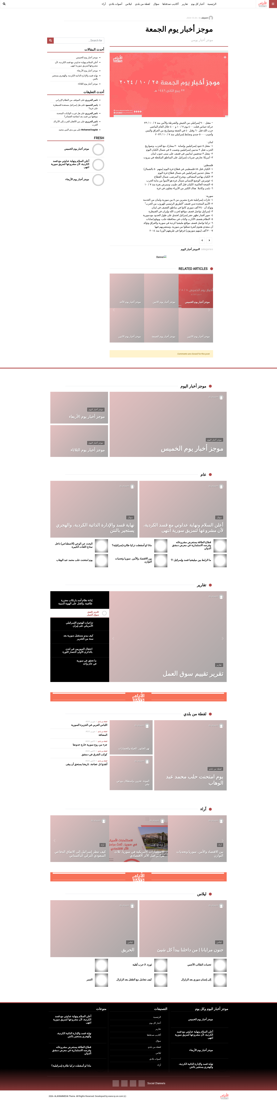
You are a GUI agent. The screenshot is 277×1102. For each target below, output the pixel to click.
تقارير (185, 3)
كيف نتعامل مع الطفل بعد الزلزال (134, 979)
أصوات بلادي (115, 3)
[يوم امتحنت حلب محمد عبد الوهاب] (101, 560)
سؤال (156, 3)
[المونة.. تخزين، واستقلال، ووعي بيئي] (131, 773)
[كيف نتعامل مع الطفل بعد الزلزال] (161, 980)
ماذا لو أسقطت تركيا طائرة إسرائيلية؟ (132, 545)
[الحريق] (94, 928)
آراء (104, 3)
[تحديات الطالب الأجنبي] (220, 965)
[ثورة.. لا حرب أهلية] (161, 965)
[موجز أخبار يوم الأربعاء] (161, 291)
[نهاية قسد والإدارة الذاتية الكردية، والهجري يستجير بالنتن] (94, 509)
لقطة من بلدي (142, 3)
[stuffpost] (138, 696)
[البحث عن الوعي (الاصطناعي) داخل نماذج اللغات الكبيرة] (101, 546)
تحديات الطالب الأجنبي (199, 964)
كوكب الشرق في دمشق (94, 754)
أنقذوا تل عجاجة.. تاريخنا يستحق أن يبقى (86, 764)
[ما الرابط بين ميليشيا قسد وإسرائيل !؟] (220, 560)
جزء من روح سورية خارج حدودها (90, 744)
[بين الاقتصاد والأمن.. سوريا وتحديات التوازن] (161, 560)
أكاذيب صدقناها (170, 3)
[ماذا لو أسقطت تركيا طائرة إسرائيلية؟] (161, 546)
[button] (209, 308)
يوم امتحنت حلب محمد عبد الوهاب (74, 560)
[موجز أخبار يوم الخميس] (127, 325)
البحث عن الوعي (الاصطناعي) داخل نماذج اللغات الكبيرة (73, 545)
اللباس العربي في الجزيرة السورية (89, 724)
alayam (204, 18)
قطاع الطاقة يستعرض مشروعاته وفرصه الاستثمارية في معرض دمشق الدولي (191, 545)
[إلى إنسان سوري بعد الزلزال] (220, 980)
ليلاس (128, 3)
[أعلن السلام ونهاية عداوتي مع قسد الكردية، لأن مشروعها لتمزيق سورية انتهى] (98, 165)
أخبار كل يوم (197, 3)
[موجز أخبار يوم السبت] (127, 291)
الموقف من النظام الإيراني (68, 100)
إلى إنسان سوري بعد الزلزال (196, 979)
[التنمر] (101, 980)
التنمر (89, 979)
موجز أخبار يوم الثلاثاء (88, 83)
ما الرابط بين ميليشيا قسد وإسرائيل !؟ (191, 560)
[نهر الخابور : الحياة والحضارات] (131, 737)
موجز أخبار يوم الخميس (87, 57)
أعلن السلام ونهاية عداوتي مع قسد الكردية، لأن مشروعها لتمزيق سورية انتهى (70, 164)
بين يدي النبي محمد (67, 129)
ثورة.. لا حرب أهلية (142, 964)
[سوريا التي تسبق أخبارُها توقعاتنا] (138, 838)
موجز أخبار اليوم (189, 249)
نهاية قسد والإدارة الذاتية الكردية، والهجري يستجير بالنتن (196, 1065)
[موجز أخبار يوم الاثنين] (196, 291)
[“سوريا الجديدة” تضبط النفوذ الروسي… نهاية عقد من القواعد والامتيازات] (197, 838)
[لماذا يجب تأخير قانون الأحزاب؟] (79, 838)
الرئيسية (211, 3)
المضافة (103, 734)
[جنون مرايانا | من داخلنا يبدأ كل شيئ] (183, 928)
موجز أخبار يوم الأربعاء (87, 70)
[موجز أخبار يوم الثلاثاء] (161, 325)
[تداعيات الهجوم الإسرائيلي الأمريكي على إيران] (168, 636)
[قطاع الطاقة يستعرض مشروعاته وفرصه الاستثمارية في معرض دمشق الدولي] (220, 546)
